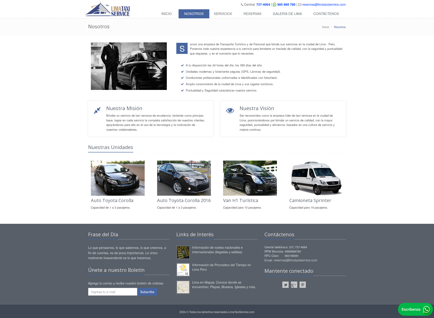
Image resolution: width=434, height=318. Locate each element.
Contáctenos (326, 13)
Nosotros (194, 13)
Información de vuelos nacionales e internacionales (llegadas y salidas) (217, 249)
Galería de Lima (287, 13)
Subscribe (147, 291)
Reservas (252, 13)
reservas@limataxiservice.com (324, 4)
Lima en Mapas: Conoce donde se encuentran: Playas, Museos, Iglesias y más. (224, 284)
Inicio (166, 13)
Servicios (223, 13)
